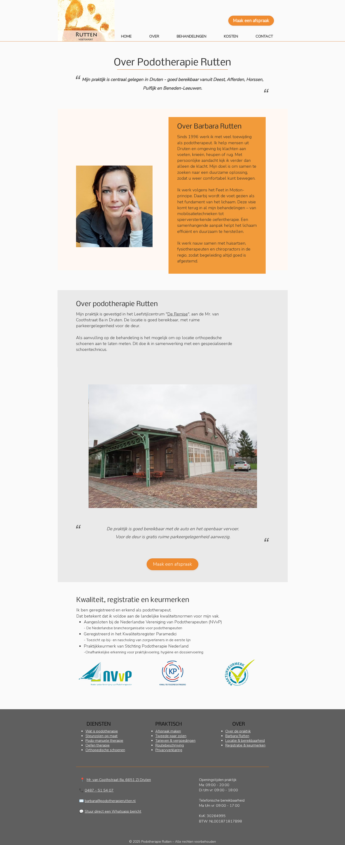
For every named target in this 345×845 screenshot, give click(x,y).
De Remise (177, 314)
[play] (247, 504)
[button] (196, 36)
